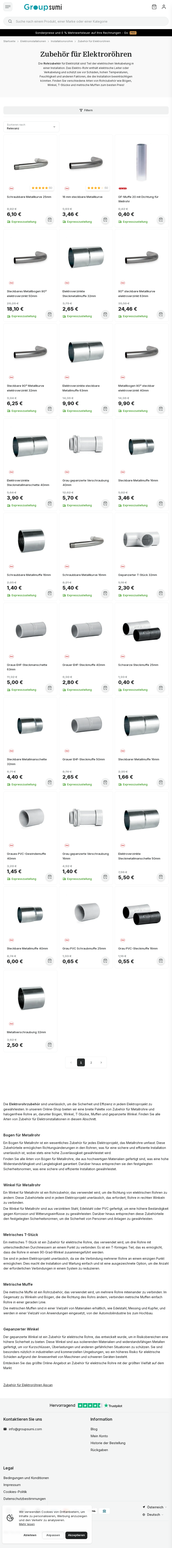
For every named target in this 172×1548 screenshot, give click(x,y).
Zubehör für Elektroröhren (94, 41)
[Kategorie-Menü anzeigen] (7, 6)
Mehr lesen (27, 1524)
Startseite (9, 41)
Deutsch (153, 1514)
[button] (42, 187)
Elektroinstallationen (33, 41)
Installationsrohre (62, 41)
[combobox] (86, 21)
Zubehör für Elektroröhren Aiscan (28, 1385)
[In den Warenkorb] (49, 220)
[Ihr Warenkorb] (154, 7)
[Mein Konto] (164, 7)
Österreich (155, 1507)
